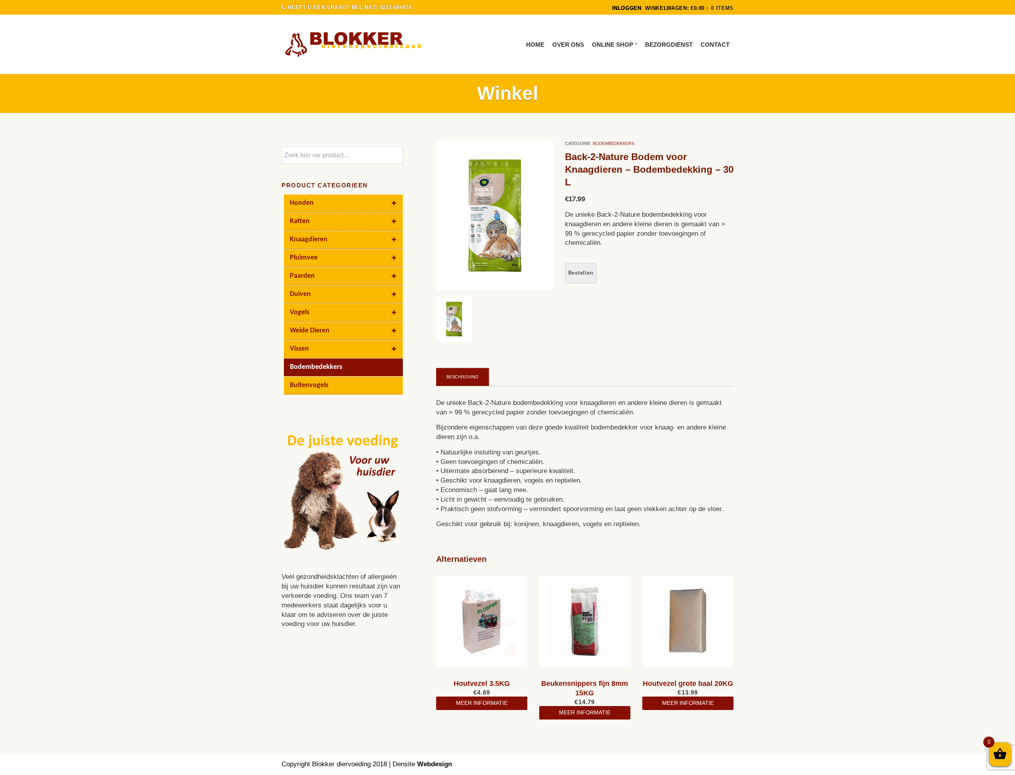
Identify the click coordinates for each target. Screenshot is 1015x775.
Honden (302, 203)
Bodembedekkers (613, 143)
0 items (722, 8)
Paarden (302, 276)
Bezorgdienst (669, 44)
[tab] (462, 377)
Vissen (299, 349)
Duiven (300, 294)
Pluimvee (304, 258)
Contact (715, 44)
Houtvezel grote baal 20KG (688, 683)
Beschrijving (462, 376)
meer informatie (482, 703)
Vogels (299, 312)
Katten (300, 221)
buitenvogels (309, 385)
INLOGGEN (627, 8)
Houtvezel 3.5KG (482, 683)
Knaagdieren (308, 239)
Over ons (568, 44)
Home (535, 44)
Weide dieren (309, 330)
